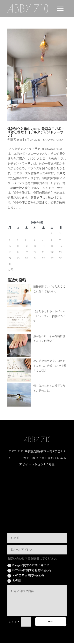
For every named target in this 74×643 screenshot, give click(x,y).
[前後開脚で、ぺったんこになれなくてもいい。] (19, 296)
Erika (19, 139)
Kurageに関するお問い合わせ (30, 565)
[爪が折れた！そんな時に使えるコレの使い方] (19, 346)
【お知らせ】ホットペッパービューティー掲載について (49, 316)
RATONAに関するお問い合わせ (32, 570)
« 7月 (10, 269)
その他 (16, 580)
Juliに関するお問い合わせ (28, 575)
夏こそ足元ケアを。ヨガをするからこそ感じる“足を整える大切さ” (49, 365)
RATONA (48, 139)
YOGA (59, 139)
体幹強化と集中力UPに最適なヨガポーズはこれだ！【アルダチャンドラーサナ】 (36, 132)
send (50, 621)
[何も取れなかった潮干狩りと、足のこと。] (19, 395)
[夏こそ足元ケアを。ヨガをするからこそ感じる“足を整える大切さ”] (19, 370)
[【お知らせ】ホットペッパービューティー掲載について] (19, 321)
